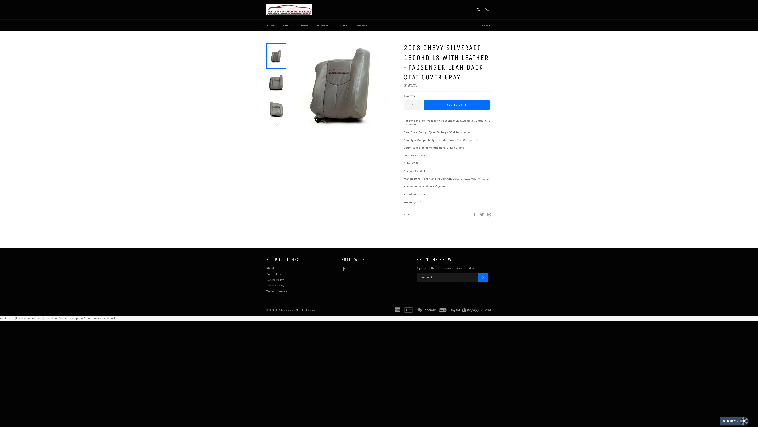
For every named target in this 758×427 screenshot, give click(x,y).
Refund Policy (275, 280)
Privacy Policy (275, 285)
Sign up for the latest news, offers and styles (445, 268)
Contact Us (273, 274)
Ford (304, 25)
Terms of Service (276, 291)
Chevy (287, 25)
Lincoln (362, 25)
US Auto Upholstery (285, 310)
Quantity (409, 96)
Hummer (322, 25)
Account (487, 25)
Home (270, 25)
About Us (272, 268)
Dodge (342, 25)
